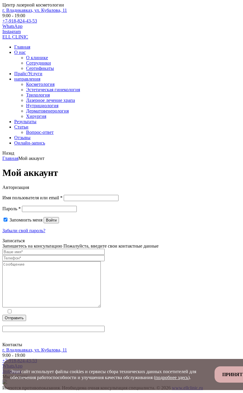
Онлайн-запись (29, 142)
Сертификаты (40, 68)
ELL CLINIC (15, 36)
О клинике (37, 57)
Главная (22, 46)
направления (27, 78)
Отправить (14, 318)
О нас (20, 52)
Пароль (11, 208)
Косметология (40, 84)
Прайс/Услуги (28, 73)
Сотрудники (38, 62)
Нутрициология (42, 105)
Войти (51, 220)
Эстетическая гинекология (53, 89)
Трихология (38, 94)
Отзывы (22, 137)
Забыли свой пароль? (23, 230)
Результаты (25, 121)
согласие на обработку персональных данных (63, 312)
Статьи (21, 126)
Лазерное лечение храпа (50, 100)
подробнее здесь (171, 377)
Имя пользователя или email (32, 197)
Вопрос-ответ (40, 132)
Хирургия (36, 116)
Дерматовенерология (47, 110)
